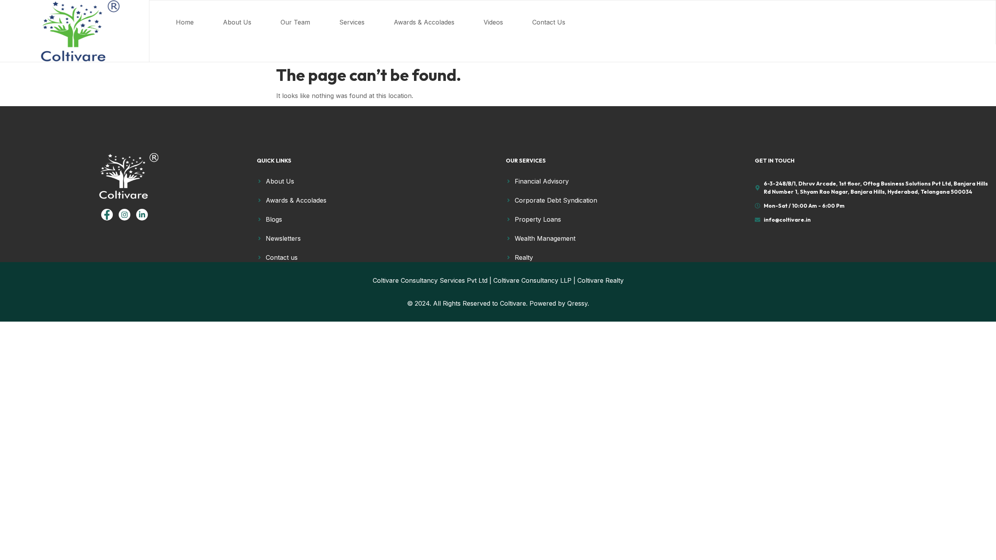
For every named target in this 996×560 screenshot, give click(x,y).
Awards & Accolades (424, 22)
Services (352, 22)
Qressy (577, 303)
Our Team (295, 22)
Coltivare (513, 303)
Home (185, 22)
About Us (237, 22)
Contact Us (548, 22)
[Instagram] (124, 214)
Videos (493, 22)
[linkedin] (142, 214)
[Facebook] (107, 214)
